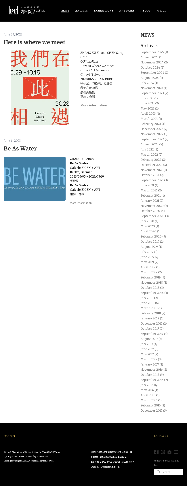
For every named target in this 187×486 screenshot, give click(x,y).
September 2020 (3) (155, 216)
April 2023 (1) (150, 113)
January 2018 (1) (152, 318)
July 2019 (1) (149, 252)
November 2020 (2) (154, 206)
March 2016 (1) (151, 400)
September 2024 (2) (155, 72)
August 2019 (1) (151, 246)
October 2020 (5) (153, 211)
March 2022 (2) (151, 154)
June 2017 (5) (150, 349)
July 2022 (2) (149, 149)
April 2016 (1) (150, 395)
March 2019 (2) (151, 272)
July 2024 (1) (149, 83)
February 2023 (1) (153, 124)
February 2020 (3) (153, 236)
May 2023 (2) (150, 108)
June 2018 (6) (150, 303)
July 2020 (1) (149, 221)
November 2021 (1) (154, 170)
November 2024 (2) (154, 62)
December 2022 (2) (154, 129)
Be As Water (20, 148)
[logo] (27, 10)
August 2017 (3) (151, 339)
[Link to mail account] (169, 451)
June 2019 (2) (150, 257)
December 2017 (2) (154, 323)
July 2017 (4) (149, 344)
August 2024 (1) (152, 78)
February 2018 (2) (153, 313)
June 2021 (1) (149, 185)
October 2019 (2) (152, 241)
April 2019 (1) (150, 267)
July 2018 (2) (149, 298)
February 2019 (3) (153, 277)
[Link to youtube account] (176, 451)
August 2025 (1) (152, 57)
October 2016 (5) (152, 374)
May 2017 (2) (149, 354)
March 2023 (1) (151, 118)
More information (81, 203)
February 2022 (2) (153, 159)
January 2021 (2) (152, 200)
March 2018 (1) (151, 308)
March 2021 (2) (151, 190)
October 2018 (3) (152, 287)
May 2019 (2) (149, 262)
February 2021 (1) (153, 195)
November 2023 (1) (154, 88)
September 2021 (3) (154, 180)
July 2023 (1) (149, 98)
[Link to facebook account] (156, 451)
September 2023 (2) (154, 93)
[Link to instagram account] (163, 451)
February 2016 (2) (153, 405)
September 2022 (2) (154, 139)
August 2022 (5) (152, 144)
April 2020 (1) (151, 231)
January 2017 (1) (152, 364)
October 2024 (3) (152, 67)
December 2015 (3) (154, 410)
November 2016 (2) (154, 369)
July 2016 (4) (149, 385)
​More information (93, 105)
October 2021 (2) (152, 175)
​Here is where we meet (34, 42)
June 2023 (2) (150, 103)
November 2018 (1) (154, 282)
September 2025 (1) (154, 52)
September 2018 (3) (154, 293)
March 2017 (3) (151, 359)
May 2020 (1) (150, 226)
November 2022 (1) (154, 134)
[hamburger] (49, 9)
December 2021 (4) (154, 165)
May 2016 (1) (149, 390)
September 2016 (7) (154, 380)
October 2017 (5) (152, 328)
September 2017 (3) (154, 334)
